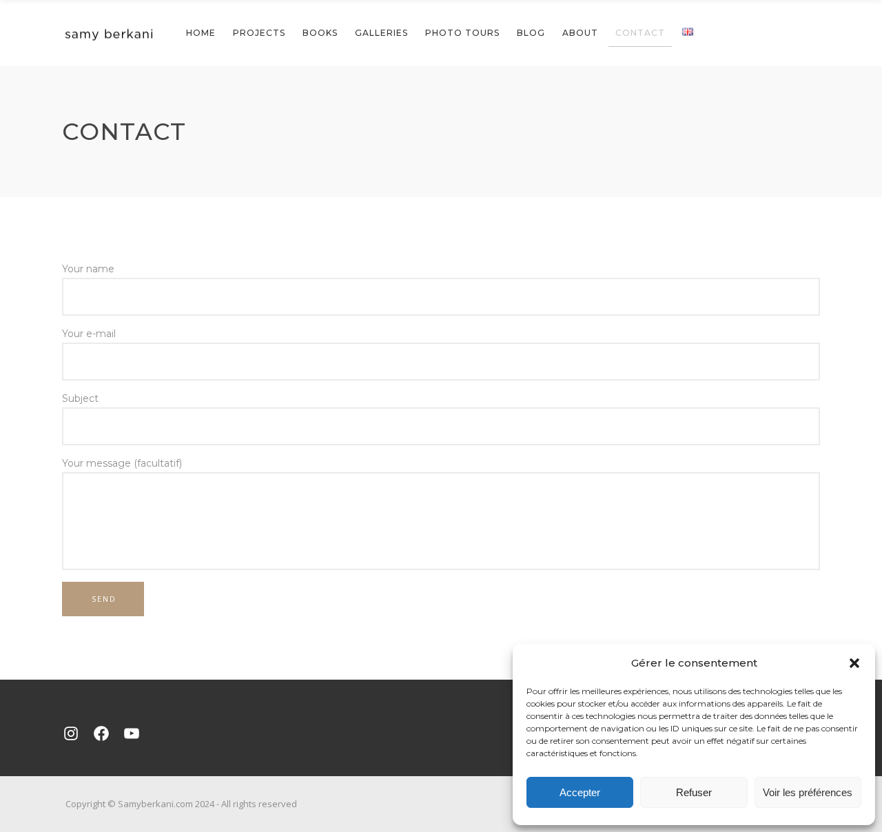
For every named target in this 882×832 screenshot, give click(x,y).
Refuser (694, 792)
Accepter (580, 792)
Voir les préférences (807, 792)
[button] (854, 663)
